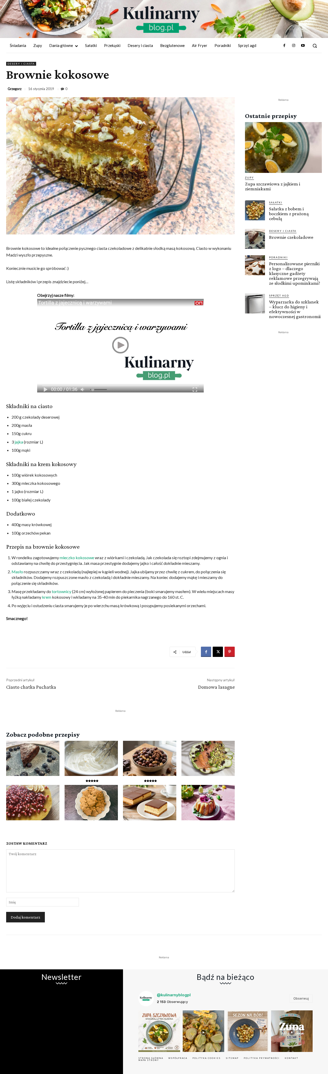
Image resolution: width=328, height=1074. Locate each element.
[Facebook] (284, 45)
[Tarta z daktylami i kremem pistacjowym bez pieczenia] (208, 758)
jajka (19, 441)
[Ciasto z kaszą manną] (149, 802)
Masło (17, 571)
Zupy (249, 177)
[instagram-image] (159, 1031)
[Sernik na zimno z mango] (32, 802)
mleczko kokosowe (77, 557)
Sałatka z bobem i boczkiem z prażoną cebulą (289, 213)
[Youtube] (303, 45)
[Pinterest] (229, 652)
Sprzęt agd (279, 295)
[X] (218, 652)
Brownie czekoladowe (291, 237)
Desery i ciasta (21, 63)
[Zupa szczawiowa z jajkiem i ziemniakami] (283, 147)
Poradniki (278, 257)
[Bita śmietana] (91, 758)
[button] (315, 45)
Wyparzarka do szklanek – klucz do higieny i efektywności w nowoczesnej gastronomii (295, 309)
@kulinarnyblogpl (174, 994)
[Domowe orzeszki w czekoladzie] (149, 758)
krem (46, 597)
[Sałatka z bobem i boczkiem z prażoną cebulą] (255, 210)
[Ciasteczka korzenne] (91, 802)
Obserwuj (301, 998)
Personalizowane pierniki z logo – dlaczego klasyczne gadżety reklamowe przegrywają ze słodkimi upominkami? (294, 273)
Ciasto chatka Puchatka (31, 687)
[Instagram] (293, 45)
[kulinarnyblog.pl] (161, 19)
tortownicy (61, 591)
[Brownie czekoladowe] (32, 758)
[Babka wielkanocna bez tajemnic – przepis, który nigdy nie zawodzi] (208, 802)
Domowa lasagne (216, 687)
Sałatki (275, 202)
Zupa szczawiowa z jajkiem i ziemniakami (272, 186)
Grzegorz (15, 89)
